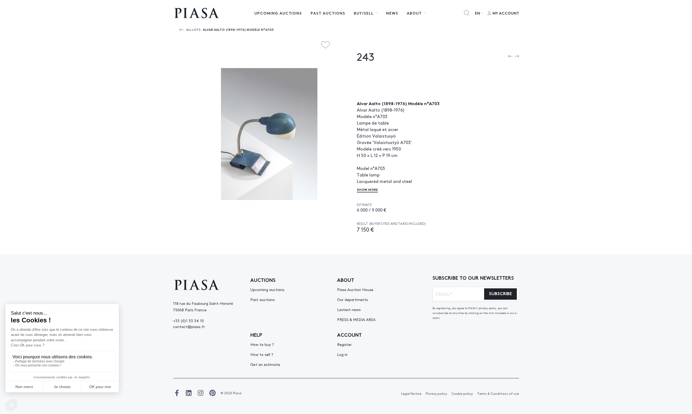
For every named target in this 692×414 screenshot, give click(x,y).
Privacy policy (436, 393)
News (392, 13)
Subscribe (500, 293)
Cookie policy (462, 393)
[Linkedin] (188, 393)
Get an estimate (265, 364)
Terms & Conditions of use (498, 393)
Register (344, 344)
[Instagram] (200, 393)
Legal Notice (411, 393)
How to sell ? (261, 354)
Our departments (352, 299)
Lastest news (349, 309)
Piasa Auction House (355, 289)
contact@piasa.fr (189, 326)
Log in (342, 354)
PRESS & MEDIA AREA (356, 319)
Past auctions (328, 13)
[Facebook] (177, 393)
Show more (367, 189)
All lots (193, 29)
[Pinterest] (212, 393)
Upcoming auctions (278, 13)
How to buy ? (262, 344)
